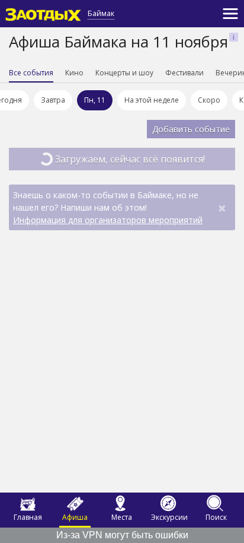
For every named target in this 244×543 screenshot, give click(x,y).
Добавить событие (191, 129)
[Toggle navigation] (230, 14)
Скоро (209, 100)
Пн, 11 (94, 100)
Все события (31, 73)
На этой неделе (151, 100)
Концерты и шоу (124, 73)
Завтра (53, 100)
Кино (74, 73)
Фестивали (184, 73)
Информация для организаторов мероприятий (108, 220)
